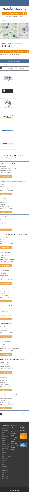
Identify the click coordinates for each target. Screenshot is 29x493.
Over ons (13, 441)
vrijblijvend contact (12, 3)
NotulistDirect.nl (12, 488)
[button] (14, 68)
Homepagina (14, 431)
